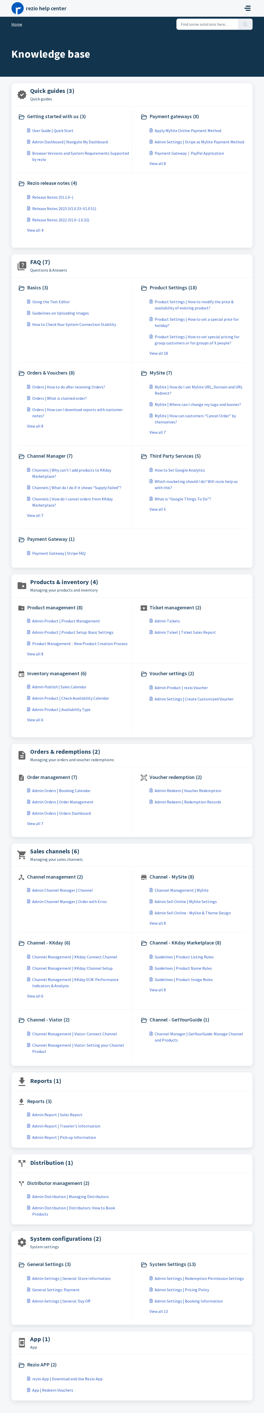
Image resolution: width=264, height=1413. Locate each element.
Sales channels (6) (54, 851)
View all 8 (158, 163)
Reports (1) (45, 1081)
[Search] (245, 24)
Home (16, 24)
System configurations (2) (65, 1239)
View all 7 (158, 432)
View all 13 (159, 1311)
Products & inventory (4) (64, 582)
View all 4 (35, 230)
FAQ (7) (40, 262)
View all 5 (158, 509)
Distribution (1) (51, 1163)
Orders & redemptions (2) (65, 752)
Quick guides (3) (52, 91)
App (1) (40, 1339)
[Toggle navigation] (247, 8)
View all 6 (35, 719)
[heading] (74, 116)
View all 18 (159, 353)
